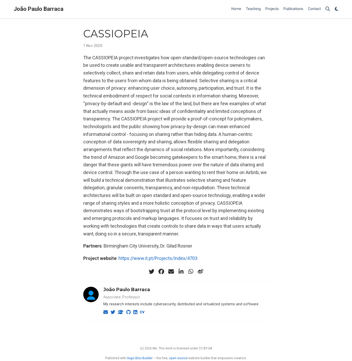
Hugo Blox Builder (140, 358)
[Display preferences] (336, 9)
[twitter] (151, 271)
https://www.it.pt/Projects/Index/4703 (158, 258)
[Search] (327, 9)
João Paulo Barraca (38, 9)
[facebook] (161, 271)
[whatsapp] (191, 271)
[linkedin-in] (181, 271)
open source (178, 358)
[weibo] (200, 271)
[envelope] (171, 271)
